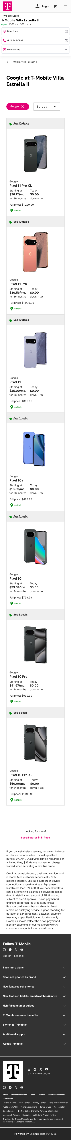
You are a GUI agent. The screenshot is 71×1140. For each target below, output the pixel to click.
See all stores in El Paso (35, 837)
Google (14, 106)
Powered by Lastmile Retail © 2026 (35, 1133)
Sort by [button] (47, 106)
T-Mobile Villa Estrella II (23, 61)
